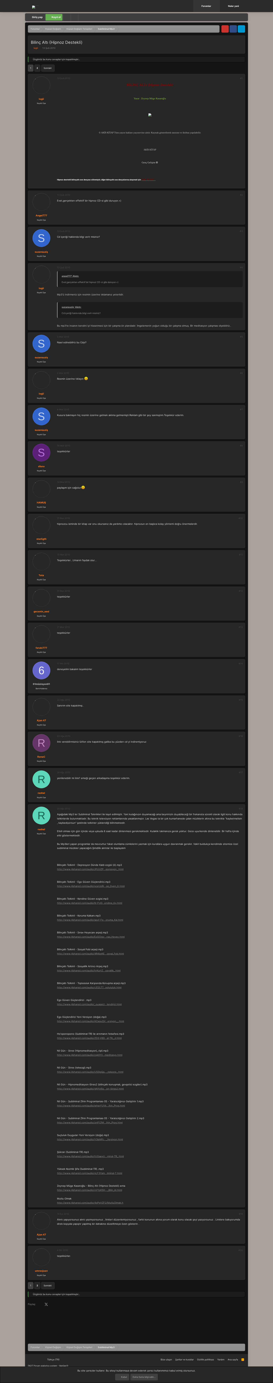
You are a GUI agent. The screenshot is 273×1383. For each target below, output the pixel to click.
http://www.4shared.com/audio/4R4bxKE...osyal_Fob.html (90, 953)
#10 (241, 518)
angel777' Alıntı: (70, 276)
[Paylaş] (236, 78)
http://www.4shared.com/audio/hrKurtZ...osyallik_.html (89, 970)
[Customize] (67, 17)
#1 (241, 78)
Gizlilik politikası (205, 1359)
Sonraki (48, 68)
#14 (241, 663)
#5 (241, 336)
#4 (241, 267)
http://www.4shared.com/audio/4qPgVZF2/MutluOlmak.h (90, 1202)
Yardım (220, 1359)
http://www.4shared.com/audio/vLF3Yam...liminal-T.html (89, 1173)
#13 (241, 627)
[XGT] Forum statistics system (48, 1365)
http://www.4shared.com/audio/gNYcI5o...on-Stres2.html (90, 1088)
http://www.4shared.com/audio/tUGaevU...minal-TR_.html (90, 1156)
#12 (241, 591)
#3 (241, 231)
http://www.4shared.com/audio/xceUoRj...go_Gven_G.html (91, 886)
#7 (241, 409)
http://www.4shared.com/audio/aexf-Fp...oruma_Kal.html (90, 919)
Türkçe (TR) (53, 1359)
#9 (241, 482)
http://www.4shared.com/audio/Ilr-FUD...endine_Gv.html (89, 902)
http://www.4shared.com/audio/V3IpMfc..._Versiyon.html (90, 1139)
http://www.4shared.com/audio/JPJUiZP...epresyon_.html (90, 869)
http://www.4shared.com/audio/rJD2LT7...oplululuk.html (89, 987)
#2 (241, 195)
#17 (241, 772)
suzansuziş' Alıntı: (71, 307)
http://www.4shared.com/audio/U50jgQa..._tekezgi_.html (90, 1071)
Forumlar (206, 6)
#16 (241, 736)
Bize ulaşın (166, 1359)
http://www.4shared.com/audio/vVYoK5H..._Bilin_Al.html (89, 1190)
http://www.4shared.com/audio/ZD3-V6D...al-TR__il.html (89, 1038)
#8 (241, 445)
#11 (241, 554)
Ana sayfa (233, 1359)
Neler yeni (233, 6)
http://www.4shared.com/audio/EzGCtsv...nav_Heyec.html (91, 936)
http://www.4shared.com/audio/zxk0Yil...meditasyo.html (89, 1054)
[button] (217, 6)
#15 (241, 699)
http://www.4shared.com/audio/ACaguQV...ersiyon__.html (90, 1021)
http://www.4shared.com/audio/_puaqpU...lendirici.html (89, 1004)
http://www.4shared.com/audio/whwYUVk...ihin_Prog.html (91, 1105)
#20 (240, 1250)
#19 (241, 1213)
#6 (241, 373)
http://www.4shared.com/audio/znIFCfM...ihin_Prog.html (90, 1122)
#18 (241, 808)
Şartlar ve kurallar (184, 1359)
